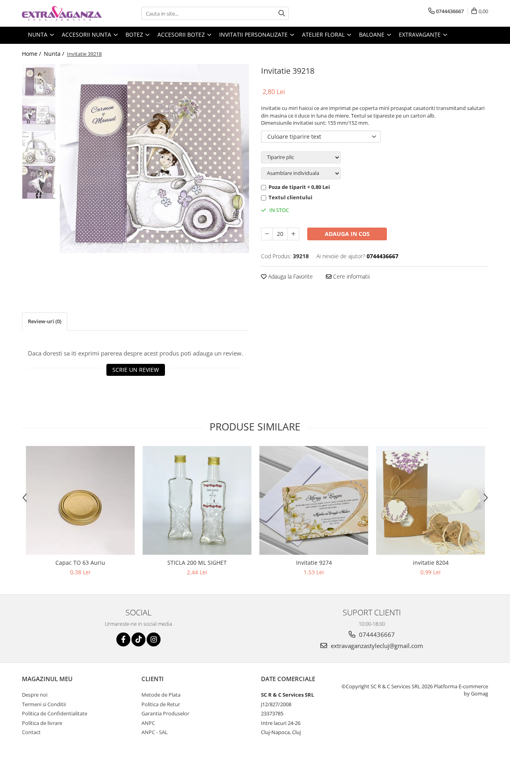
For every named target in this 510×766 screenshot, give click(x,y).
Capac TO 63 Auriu (80, 562)
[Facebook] (123, 639)
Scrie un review (135, 369)
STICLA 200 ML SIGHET (197, 562)
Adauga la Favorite (290, 276)
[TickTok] (138, 639)
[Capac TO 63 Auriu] (80, 500)
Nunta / (55, 53)
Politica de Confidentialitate (54, 713)
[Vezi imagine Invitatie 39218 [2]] (38, 148)
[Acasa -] (62, 13)
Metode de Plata (160, 694)
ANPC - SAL (154, 732)
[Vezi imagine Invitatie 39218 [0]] (38, 80)
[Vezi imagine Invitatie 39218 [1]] (38, 114)
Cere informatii (351, 276)
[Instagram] (154, 639)
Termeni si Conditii (44, 704)
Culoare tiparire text (294, 136)
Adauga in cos (347, 234)
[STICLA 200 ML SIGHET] (197, 500)
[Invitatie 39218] (154, 158)
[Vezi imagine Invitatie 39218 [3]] (38, 182)
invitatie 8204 (431, 562)
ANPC (148, 723)
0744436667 (376, 634)
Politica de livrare (42, 723)
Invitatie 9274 (314, 562)
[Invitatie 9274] (313, 500)
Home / (32, 53)
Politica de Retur (160, 704)
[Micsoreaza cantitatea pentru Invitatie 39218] (267, 234)
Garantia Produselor (165, 713)
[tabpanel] (154, 158)
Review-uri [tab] (44, 321)
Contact (31, 732)
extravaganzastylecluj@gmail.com (376, 646)
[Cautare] (282, 13)
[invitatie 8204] (430, 500)
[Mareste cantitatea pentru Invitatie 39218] (293, 234)
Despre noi (34, 694)
